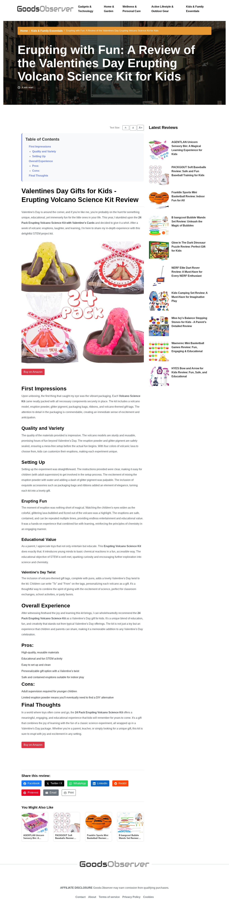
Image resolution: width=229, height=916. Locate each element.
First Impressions (40, 146)
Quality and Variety (44, 151)
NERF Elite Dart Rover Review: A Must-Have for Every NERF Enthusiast (186, 271)
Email (52, 792)
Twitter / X (56, 783)
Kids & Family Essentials (195, 9)
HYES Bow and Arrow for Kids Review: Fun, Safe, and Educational (189, 372)
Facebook (33, 783)
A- (126, 128)
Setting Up (39, 156)
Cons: (36, 170)
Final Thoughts (38, 175)
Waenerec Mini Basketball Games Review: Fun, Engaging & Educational (187, 347)
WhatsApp (79, 783)
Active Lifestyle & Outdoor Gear (162, 9)
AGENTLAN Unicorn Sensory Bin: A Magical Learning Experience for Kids (186, 148)
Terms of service (109, 897)
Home (24, 30)
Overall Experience (41, 161)
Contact (80, 897)
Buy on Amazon (33, 371)
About (92, 897)
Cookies (148, 897)
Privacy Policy (131, 897)
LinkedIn (101, 783)
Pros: (35, 165)
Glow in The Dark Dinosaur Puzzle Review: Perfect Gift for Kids (188, 246)
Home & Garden (109, 9)
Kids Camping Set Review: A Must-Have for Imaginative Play (189, 296)
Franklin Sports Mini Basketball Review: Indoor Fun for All (188, 196)
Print (70, 792)
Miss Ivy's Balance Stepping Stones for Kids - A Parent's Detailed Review (189, 322)
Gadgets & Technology (85, 9)
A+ (140, 127)
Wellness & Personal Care (132, 9)
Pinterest (32, 792)
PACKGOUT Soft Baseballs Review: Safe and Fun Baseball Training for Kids (188, 171)
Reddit (122, 783)
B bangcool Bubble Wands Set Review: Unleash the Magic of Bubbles (188, 221)
